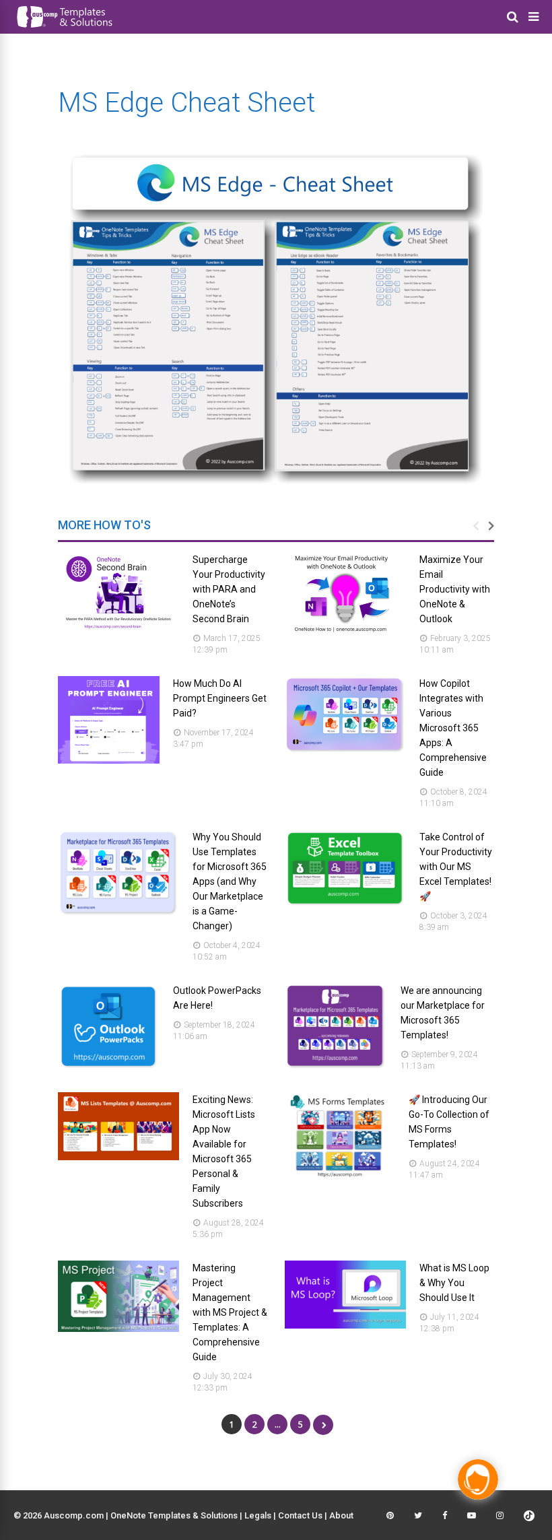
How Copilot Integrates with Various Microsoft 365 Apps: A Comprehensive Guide (453, 728)
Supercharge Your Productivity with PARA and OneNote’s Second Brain (229, 589)
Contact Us (300, 1515)
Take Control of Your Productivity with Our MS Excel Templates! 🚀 (455, 867)
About (341, 1515)
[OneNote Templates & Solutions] (63, 29)
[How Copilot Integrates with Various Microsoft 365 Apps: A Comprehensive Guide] (345, 750)
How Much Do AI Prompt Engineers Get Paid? (220, 698)
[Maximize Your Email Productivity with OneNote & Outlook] (345, 632)
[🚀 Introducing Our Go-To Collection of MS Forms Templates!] (340, 1176)
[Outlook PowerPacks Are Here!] (109, 1067)
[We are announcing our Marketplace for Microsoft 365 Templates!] (336, 1067)
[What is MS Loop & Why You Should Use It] (345, 1324)
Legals (257, 1515)
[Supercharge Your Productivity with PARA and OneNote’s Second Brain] (118, 629)
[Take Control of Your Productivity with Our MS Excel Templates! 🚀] (345, 904)
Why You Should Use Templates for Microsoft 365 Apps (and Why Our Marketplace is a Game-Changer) (230, 881)
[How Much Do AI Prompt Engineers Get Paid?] (109, 760)
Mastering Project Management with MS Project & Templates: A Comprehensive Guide (230, 1312)
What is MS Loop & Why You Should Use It (454, 1283)
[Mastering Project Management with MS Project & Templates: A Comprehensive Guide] (118, 1328)
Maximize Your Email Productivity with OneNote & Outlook (454, 589)
